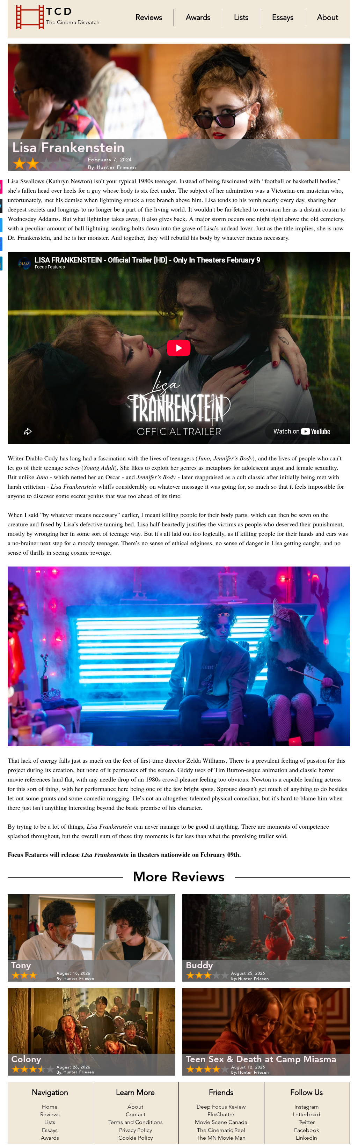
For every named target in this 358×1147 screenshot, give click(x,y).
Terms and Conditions (135, 1122)
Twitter (307, 1122)
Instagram (306, 1106)
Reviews (50, 1114)
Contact (135, 1114)
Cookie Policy (135, 1137)
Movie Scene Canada (221, 1122)
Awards (50, 1137)
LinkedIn (306, 1137)
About (135, 1106)
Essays (50, 1130)
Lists (49, 1122)
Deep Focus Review (221, 1106)
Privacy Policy (135, 1130)
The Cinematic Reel (221, 1130)
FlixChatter (220, 1114)
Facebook (306, 1130)
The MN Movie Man (221, 1137)
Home (50, 1106)
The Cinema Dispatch (73, 22)
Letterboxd (306, 1114)
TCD (60, 11)
